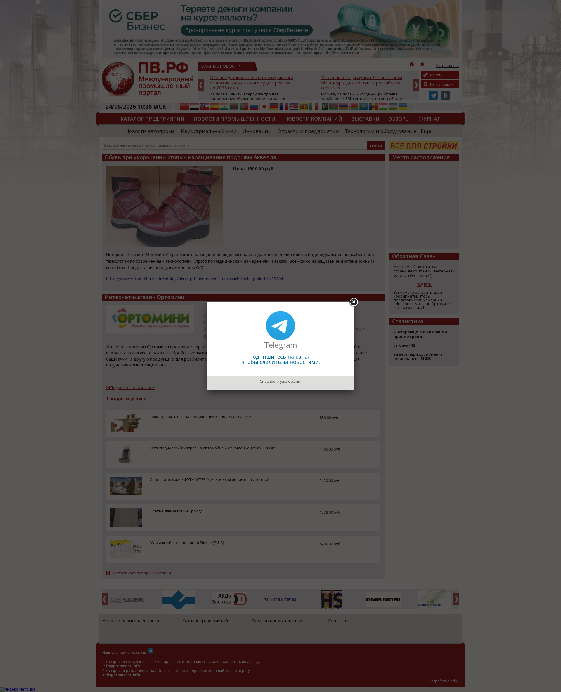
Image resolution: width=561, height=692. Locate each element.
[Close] (353, 302)
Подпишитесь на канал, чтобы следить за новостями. (280, 359)
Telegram (280, 345)
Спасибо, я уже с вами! (280, 381)
